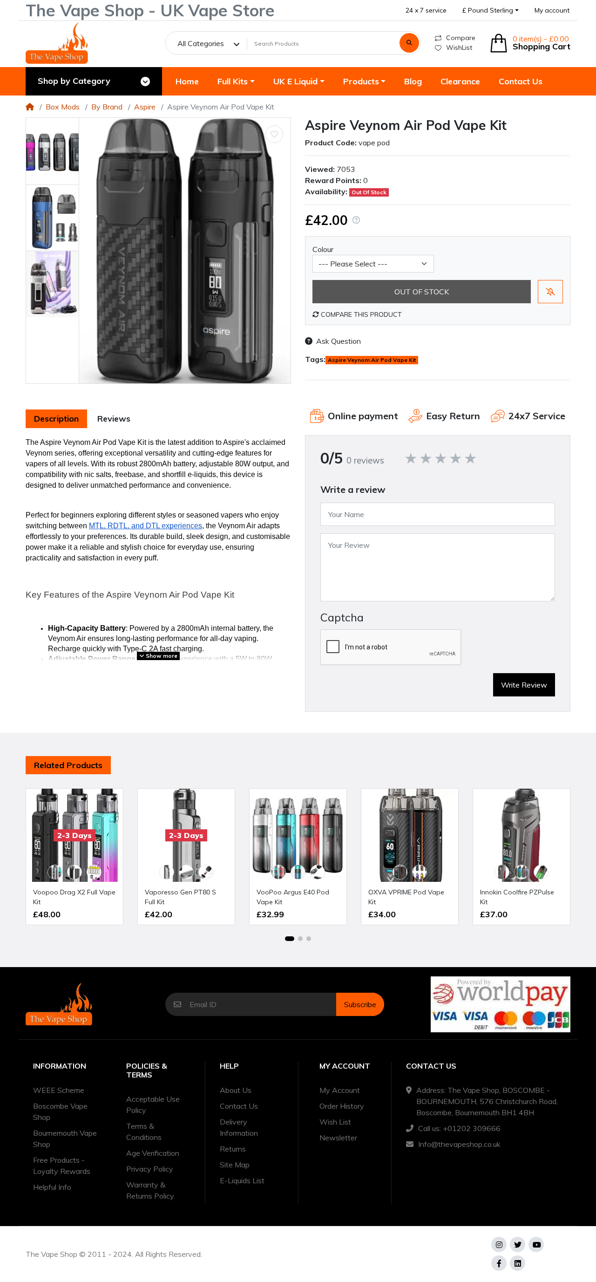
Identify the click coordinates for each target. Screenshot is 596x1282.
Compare (460, 38)
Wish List (335, 1121)
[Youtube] (536, 1244)
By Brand (106, 106)
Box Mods (63, 106)
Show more (160, 655)
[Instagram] (499, 1244)
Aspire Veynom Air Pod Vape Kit (372, 359)
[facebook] (499, 1263)
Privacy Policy (149, 1168)
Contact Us (239, 1106)
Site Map (235, 1164)
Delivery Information (239, 1127)
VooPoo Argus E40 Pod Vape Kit (293, 897)
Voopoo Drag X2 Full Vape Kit (74, 897)
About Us (235, 1090)
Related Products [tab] (68, 765)
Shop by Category (74, 80)
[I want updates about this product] (550, 291)
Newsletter (338, 1137)
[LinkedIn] (517, 1263)
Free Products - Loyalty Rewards (61, 1165)
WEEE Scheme (58, 1090)
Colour (322, 249)
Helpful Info (52, 1187)
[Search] (409, 43)
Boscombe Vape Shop (60, 1111)
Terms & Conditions (144, 1131)
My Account (339, 1090)
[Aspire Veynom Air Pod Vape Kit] (185, 250)
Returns (233, 1148)
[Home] (30, 106)
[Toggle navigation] (145, 81)
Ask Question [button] (338, 341)
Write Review (524, 684)
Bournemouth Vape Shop (65, 1138)
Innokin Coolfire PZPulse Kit (517, 897)
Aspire (145, 106)
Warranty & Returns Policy (150, 1190)
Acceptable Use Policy (153, 1104)
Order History (341, 1106)
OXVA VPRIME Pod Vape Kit (406, 897)
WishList (459, 47)
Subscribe (360, 1004)
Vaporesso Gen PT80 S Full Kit (180, 897)
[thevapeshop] (57, 43)
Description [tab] (56, 418)
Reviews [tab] (113, 418)
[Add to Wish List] (274, 134)
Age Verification (152, 1153)
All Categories (200, 43)
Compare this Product (360, 314)
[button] (490, 10)
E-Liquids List (242, 1180)
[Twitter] (517, 1244)
